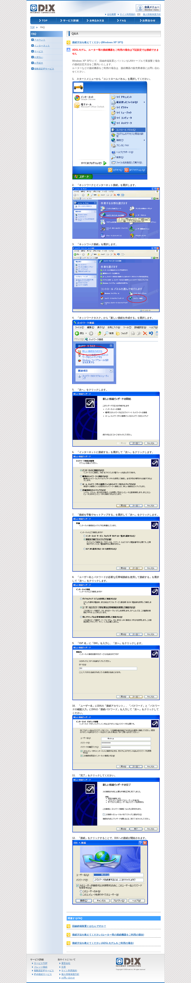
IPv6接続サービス (43, 974)
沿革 (63, 967)
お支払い (38, 57)
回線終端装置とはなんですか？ (89, 926)
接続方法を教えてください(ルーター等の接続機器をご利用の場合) (108, 934)
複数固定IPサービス (44, 68)
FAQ (33, 33)
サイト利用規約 (127, 14)
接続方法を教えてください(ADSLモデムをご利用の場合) (103, 943)
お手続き (38, 63)
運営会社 (65, 963)
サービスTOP (40, 963)
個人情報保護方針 (152, 14)
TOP (32, 27)
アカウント (39, 40)
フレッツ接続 (40, 967)
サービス (38, 51)
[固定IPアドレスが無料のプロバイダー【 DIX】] (42, 10)
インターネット (42, 45)
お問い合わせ (68, 977)
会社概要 (111, 14)
